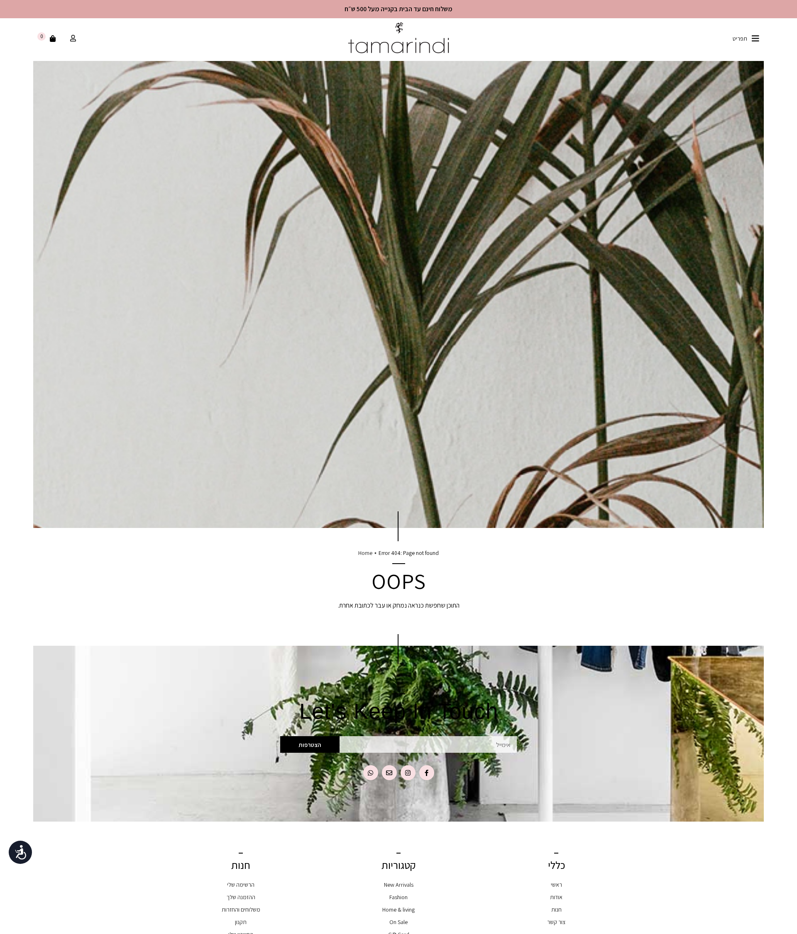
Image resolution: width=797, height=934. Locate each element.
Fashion (398, 897)
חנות (556, 909)
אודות (556, 897)
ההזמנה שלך (241, 897)
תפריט (740, 38)
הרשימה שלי (240, 884)
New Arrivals (398, 884)
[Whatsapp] (370, 772)
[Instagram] (408, 772)
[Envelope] (389, 772)
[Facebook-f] (426, 772)
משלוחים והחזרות (241, 909)
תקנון (241, 922)
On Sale (398, 922)
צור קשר (556, 922)
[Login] (72, 39)
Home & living (398, 909)
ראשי (556, 884)
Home (365, 553)
